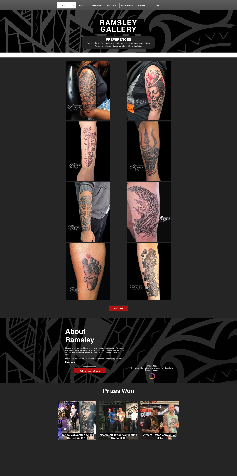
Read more (70, 362)
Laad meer (118, 308)
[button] (96, 5)
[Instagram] (152, 376)
